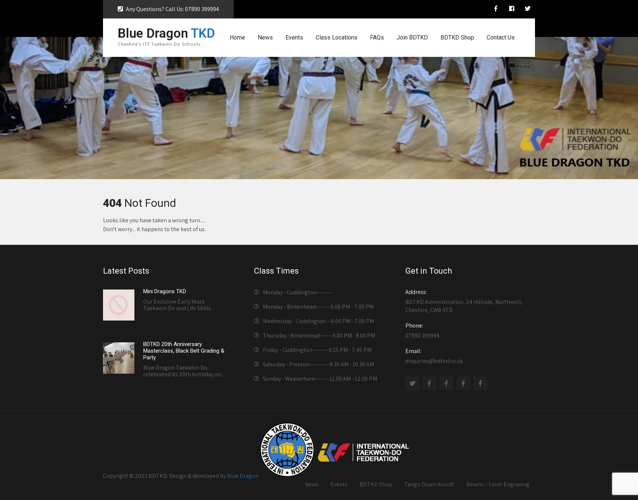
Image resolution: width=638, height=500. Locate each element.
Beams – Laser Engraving (497, 484)
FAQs (377, 37)
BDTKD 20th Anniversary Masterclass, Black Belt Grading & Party (183, 351)
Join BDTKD (412, 37)
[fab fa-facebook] (511, 9)
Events (294, 37)
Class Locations (336, 37)
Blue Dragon (242, 475)
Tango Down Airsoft (429, 484)
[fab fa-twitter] (527, 9)
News (265, 37)
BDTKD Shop (457, 37)
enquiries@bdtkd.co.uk (434, 356)
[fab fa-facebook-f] (495, 9)
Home (237, 37)
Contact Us (501, 37)
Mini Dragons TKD (164, 291)
